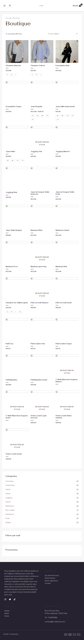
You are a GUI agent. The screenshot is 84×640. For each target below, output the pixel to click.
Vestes (8, 522)
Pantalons (9, 514)
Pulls (7, 518)
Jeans (7, 493)
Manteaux (9, 506)
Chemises (9, 481)
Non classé (10, 510)
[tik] (15, 599)
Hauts (7, 489)
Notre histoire (50, 578)
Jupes (7, 502)
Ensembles (10, 485)
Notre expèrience (51, 581)
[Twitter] (10, 599)
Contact (48, 583)
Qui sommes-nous (52, 575)
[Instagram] (5, 599)
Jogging (8, 498)
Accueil (8, 18)
